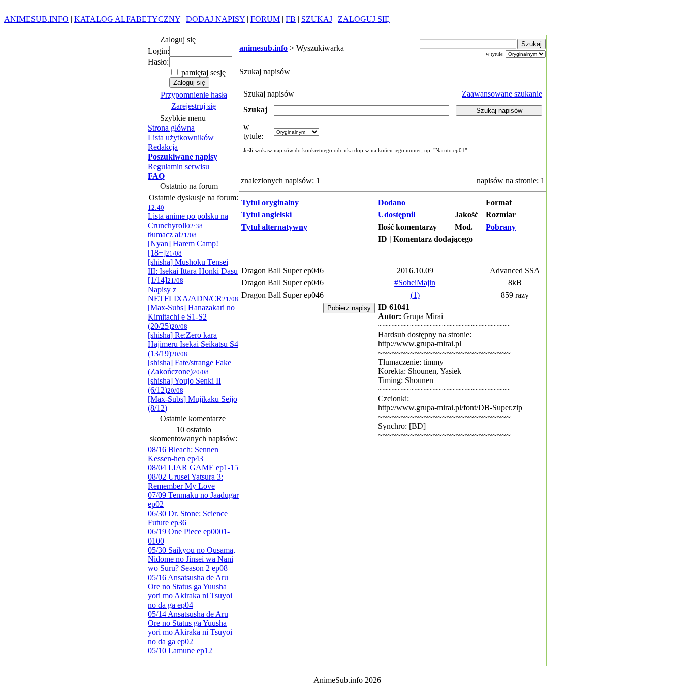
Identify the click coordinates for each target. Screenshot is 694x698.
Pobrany (501, 227)
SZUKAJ (316, 19)
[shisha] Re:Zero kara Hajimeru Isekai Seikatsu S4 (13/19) (193, 340)
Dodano (391, 202)
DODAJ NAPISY (215, 19)
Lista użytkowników (181, 137)
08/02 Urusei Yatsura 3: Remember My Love (185, 481)
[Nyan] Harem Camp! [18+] (183, 244)
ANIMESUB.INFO (36, 19)
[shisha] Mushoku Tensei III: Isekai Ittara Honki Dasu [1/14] (193, 266)
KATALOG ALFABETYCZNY (127, 19)
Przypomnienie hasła (194, 94)
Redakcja (163, 147)
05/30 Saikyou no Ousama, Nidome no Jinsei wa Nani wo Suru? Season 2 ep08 (191, 559)
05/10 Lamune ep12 (180, 650)
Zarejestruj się (193, 106)
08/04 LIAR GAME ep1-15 (193, 467)
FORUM (265, 19)
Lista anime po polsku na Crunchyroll (188, 217)
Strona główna (171, 127)
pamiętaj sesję (202, 72)
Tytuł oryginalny (270, 202)
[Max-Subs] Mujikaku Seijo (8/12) (192, 400)
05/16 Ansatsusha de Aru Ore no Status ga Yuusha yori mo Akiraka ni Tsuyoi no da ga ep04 (190, 591)
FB (291, 19)
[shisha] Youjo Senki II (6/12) (184, 381)
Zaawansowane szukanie (502, 93)
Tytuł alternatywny (274, 227)
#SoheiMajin (414, 282)
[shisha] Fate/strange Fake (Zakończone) (189, 363)
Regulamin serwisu (178, 166)
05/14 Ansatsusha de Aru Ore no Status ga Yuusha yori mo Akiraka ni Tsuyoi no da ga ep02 (190, 628)
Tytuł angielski (266, 214)
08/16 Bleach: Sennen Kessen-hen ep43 (183, 454)
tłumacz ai (175, 230)
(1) (415, 295)
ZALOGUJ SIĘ (364, 19)
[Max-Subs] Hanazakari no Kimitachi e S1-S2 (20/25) (193, 312)
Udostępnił (396, 214)
